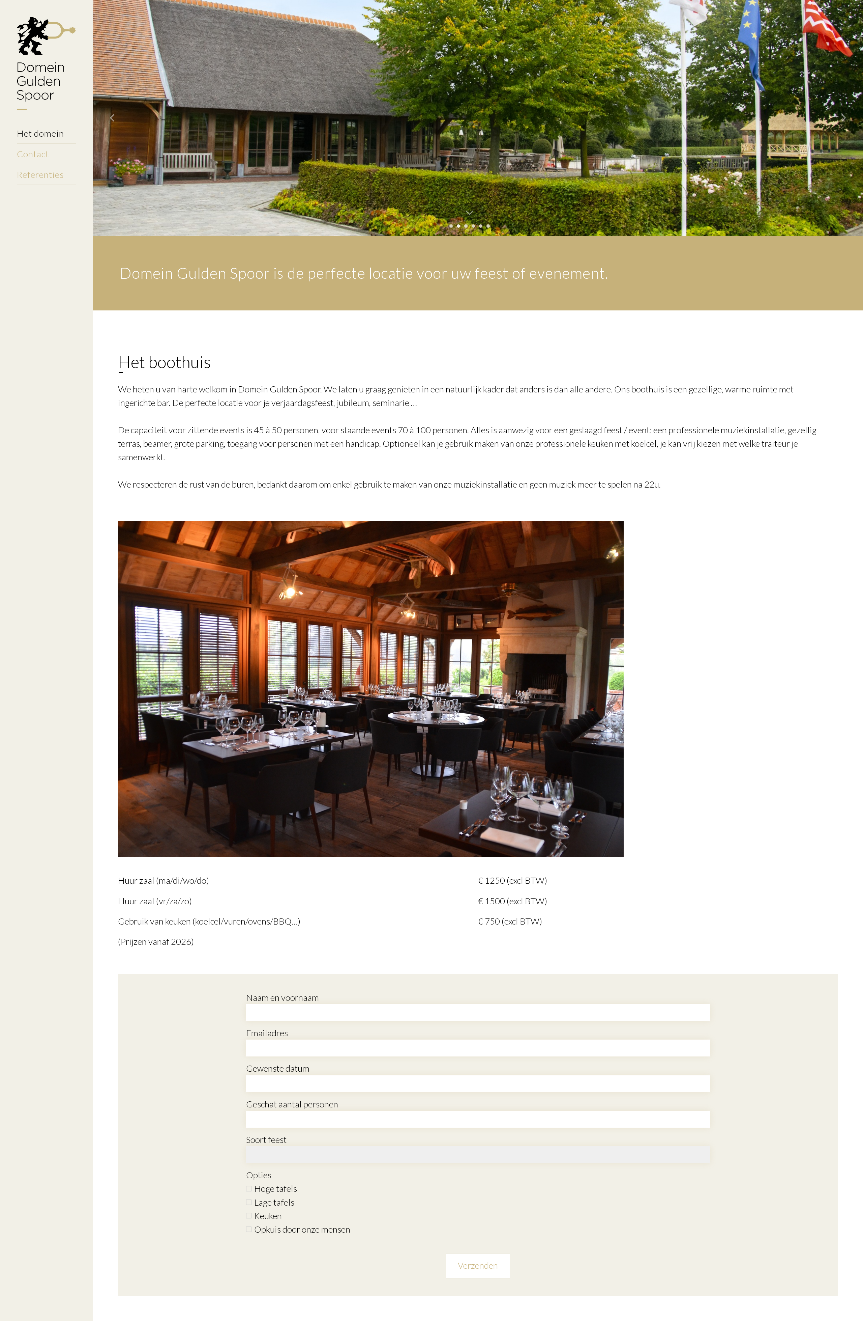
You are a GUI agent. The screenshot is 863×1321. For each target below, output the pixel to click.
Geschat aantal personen (292, 1104)
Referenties (40, 174)
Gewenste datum (277, 1068)
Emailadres (267, 1032)
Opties (258, 1174)
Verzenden (478, 1265)
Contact (33, 153)
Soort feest (266, 1139)
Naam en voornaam (282, 997)
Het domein (40, 133)
